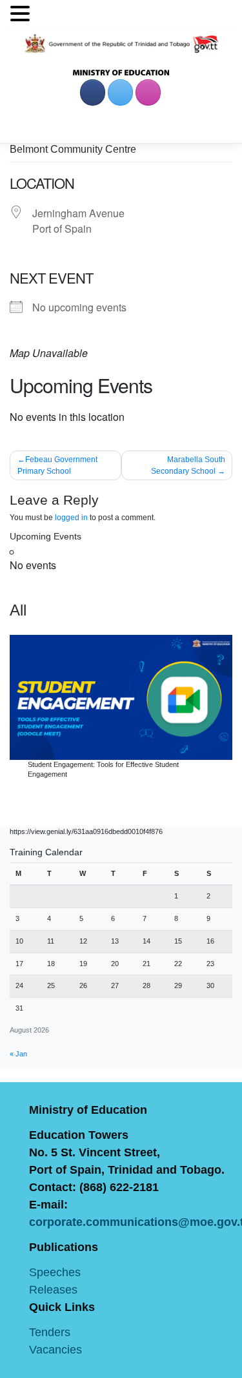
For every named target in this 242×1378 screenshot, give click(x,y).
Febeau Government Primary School (57, 465)
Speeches (55, 1272)
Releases (53, 1289)
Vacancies (55, 1349)
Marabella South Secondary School (188, 465)
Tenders (49, 1332)
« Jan (18, 1054)
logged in (71, 517)
